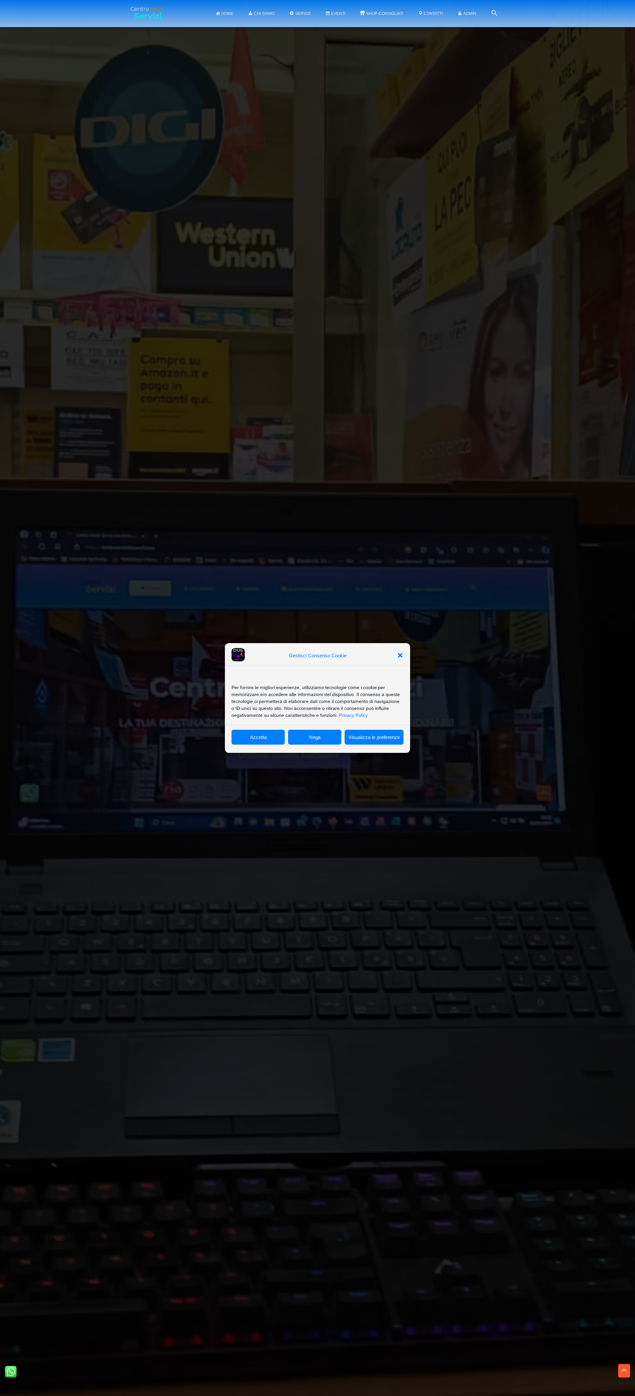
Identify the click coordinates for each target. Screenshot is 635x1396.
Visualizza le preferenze (374, 737)
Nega (314, 737)
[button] (400, 655)
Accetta (258, 737)
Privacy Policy (353, 715)
